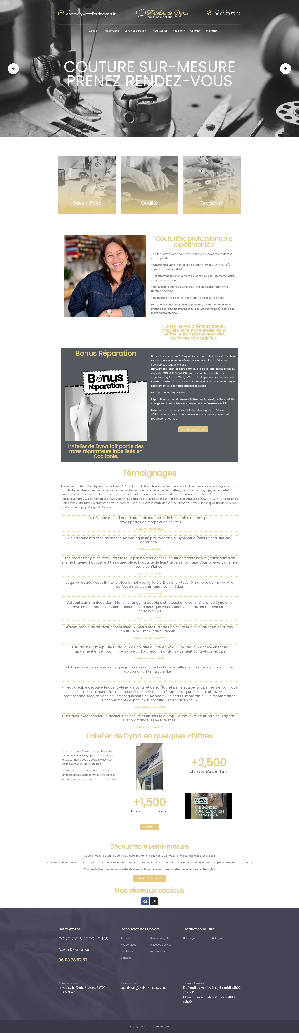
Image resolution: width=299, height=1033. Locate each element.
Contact (195, 31)
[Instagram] (154, 901)
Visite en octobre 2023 (149, 727)
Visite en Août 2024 (149, 678)
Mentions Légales (160, 938)
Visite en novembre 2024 (149, 658)
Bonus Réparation (135, 31)
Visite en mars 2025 (149, 573)
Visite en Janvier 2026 (149, 529)
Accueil (93, 31)
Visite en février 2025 (149, 618)
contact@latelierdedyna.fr (91, 14)
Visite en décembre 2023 (149, 707)
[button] (13, 68)
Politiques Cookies (160, 944)
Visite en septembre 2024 (149, 638)
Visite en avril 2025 (149, 549)
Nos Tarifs (179, 31)
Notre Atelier (159, 31)
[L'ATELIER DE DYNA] (161, 12)
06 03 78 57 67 (228, 14)
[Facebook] (145, 901)
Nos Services (111, 31)
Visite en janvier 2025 (149, 593)
